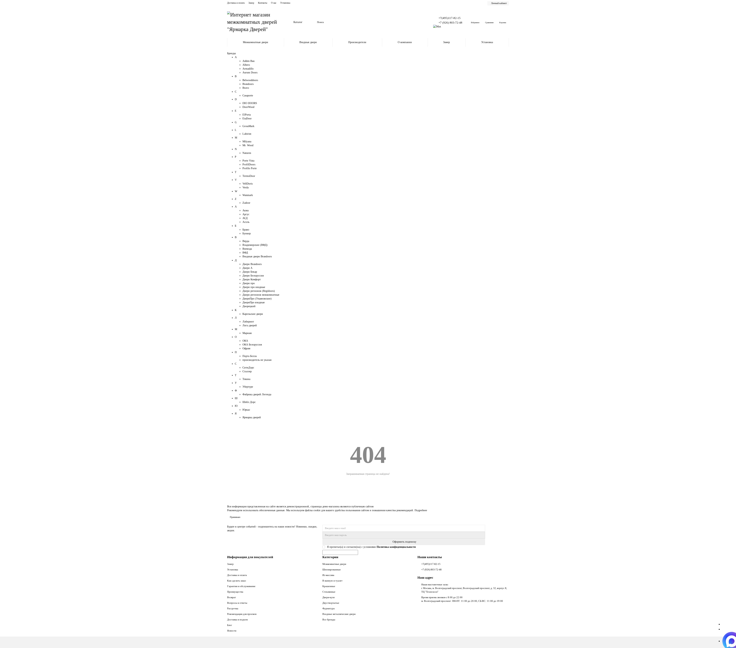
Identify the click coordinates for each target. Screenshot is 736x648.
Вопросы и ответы (237, 602)
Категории (330, 557)
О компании (405, 42)
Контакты (262, 3)
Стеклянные (328, 591)
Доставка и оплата (236, 3)
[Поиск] (420, 22)
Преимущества (235, 591)
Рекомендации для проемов (241, 614)
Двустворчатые (330, 602)
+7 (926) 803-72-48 (450, 22)
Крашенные (328, 586)
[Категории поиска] (312, 22)
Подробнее (421, 510)
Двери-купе (328, 597)
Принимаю (235, 517)
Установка (285, 3)
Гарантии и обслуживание (241, 586)
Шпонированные (331, 569)
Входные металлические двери (339, 614)
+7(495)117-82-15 (450, 18)
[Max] (437, 26)
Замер (251, 3)
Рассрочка (232, 608)
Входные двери (308, 42)
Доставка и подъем (237, 619)
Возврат (231, 597)
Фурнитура (328, 608)
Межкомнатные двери (255, 42)
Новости (231, 630)
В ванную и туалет (332, 580)
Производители (357, 42)
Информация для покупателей (250, 557)
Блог (229, 625)
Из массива (328, 575)
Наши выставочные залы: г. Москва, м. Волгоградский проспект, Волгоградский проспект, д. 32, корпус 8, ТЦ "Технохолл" (464, 588)
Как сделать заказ (236, 580)
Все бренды (328, 619)
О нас (273, 3)
